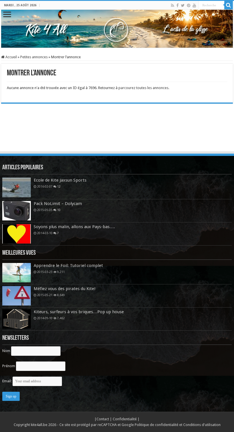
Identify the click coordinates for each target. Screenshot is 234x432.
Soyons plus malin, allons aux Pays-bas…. (74, 226)
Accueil (11, 57)
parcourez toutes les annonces (143, 88)
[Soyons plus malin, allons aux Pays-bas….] (16, 234)
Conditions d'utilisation (202, 425)
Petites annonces (34, 57)
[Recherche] (228, 5)
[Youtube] (194, 5)
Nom (6, 351)
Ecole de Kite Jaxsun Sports (60, 180)
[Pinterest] (188, 5)
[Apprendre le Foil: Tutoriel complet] (16, 272)
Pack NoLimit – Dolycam (58, 203)
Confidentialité (125, 419)
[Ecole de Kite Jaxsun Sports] (16, 187)
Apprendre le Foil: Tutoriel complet (68, 265)
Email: (7, 381)
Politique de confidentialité (156, 425)
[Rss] (172, 5)
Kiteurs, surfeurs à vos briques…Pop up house (79, 311)
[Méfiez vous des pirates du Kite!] (16, 296)
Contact (103, 419)
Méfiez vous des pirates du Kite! (65, 288)
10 (58, 210)
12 (58, 186)
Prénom (8, 366)
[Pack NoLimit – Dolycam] (16, 210)
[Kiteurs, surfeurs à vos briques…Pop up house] (16, 319)
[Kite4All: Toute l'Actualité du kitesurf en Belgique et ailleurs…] (117, 29)
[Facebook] (177, 5)
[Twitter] (182, 5)
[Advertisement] (117, 135)
